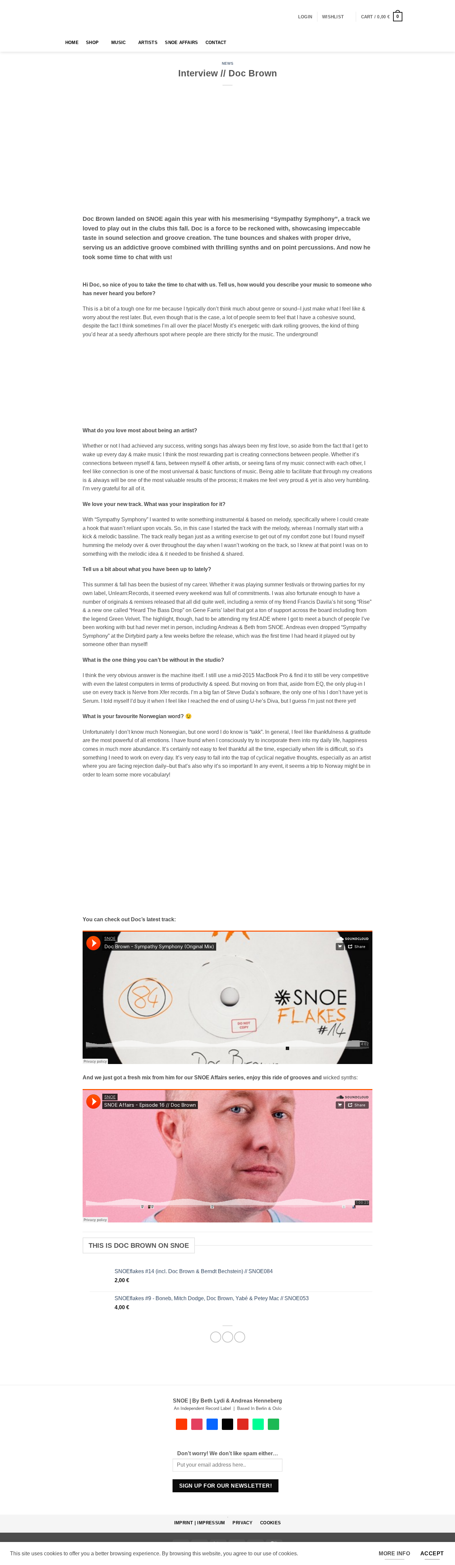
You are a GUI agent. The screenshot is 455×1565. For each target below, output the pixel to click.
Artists (148, 42)
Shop (92, 42)
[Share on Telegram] (239, 1337)
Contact (216, 42)
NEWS (227, 63)
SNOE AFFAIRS (181, 42)
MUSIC (118, 42)
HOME (72, 42)
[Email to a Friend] (227, 1337)
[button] (305, 17)
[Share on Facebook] (215, 1337)
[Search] (55, 42)
